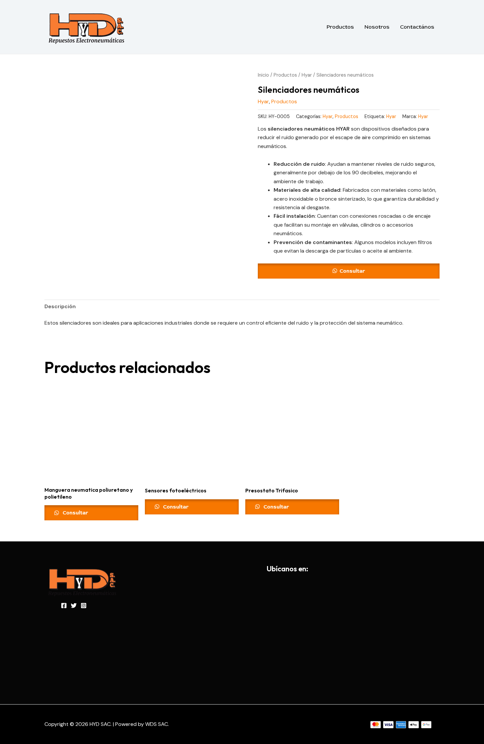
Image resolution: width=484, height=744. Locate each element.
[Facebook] (64, 605)
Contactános (417, 27)
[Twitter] (74, 605)
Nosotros (377, 27)
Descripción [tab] (60, 306)
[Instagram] (84, 605)
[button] (349, 271)
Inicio (263, 75)
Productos (340, 27)
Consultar (352, 271)
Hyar (307, 75)
